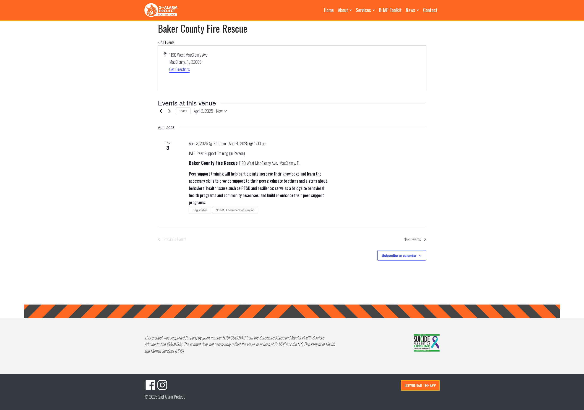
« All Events (166, 42)
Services (363, 9)
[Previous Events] (160, 111)
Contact (430, 9)
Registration (200, 210)
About (343, 9)
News (410, 9)
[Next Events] (169, 111)
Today (183, 111)
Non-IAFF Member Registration (235, 210)
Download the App (420, 385)
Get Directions (179, 69)
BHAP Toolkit (390, 9)
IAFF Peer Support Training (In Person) (217, 153)
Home (329, 9)
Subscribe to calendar (399, 255)
